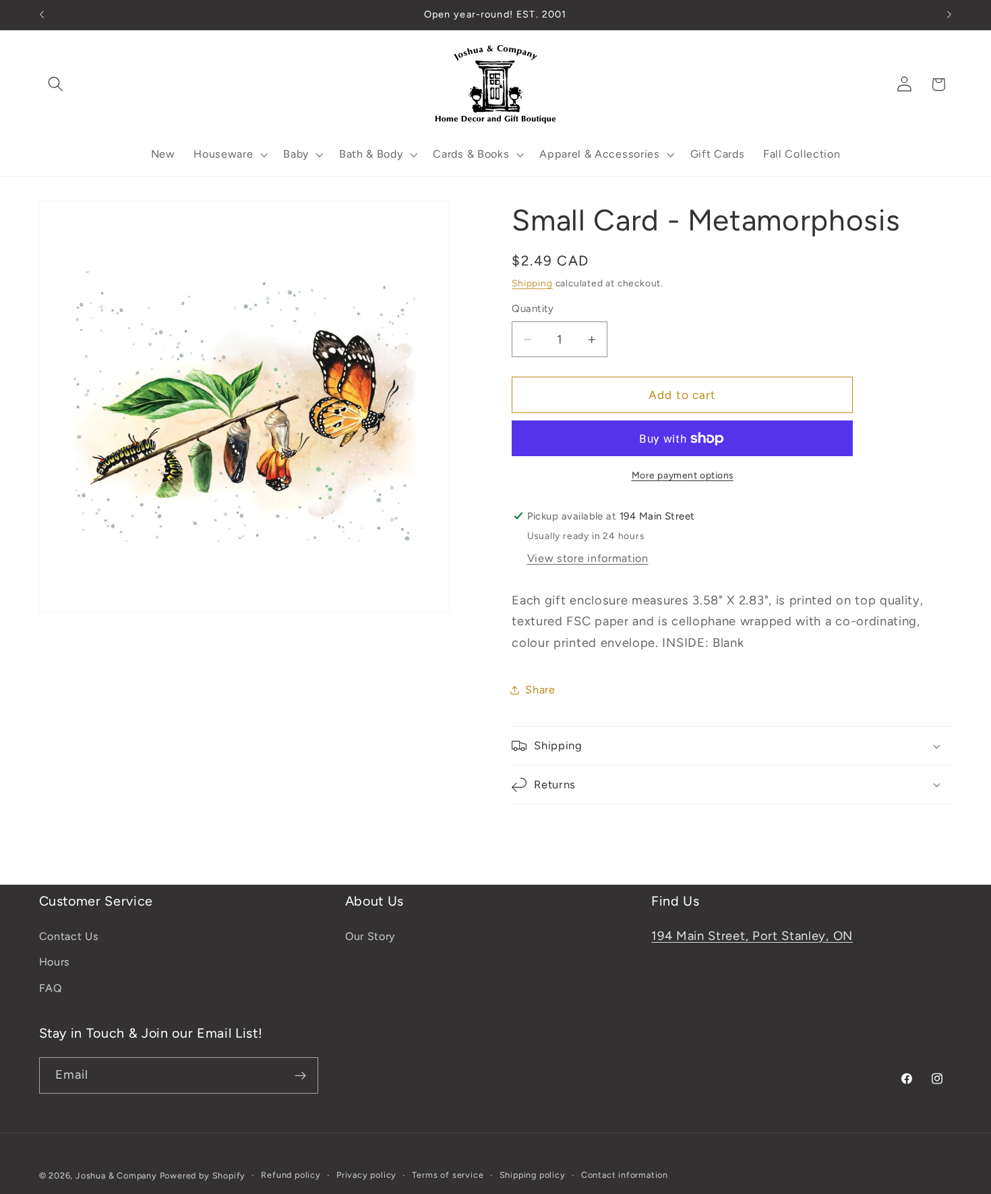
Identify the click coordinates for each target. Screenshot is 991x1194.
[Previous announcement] (42, 15)
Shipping (532, 283)
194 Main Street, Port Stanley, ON (752, 936)
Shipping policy (533, 1175)
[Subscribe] (300, 1076)
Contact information (624, 1175)
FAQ (51, 988)
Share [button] (540, 689)
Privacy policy (366, 1175)
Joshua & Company (116, 1176)
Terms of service (447, 1175)
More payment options (683, 475)
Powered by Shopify (203, 1176)
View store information (588, 558)
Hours (54, 962)
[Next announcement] (949, 15)
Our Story (370, 936)
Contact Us (69, 936)
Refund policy (290, 1175)
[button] (56, 84)
